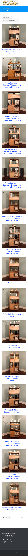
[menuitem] (18, 3)
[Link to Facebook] (25, 554)
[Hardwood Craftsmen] (11, 3)
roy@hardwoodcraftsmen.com (11, 542)
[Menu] (18, 3)
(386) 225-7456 (6, 539)
